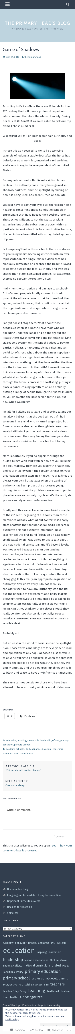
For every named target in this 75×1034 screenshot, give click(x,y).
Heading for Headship (19, 907)
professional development (49, 978)
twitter (14, 997)
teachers (57, 984)
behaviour (21, 942)
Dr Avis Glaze (32, 749)
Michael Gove (58, 960)
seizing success (34, 984)
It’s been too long (17, 889)
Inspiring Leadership (28, 740)
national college (12, 965)
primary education (43, 971)
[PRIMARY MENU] (8, 4)
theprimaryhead (32, 57)
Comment (59, 836)
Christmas (44, 942)
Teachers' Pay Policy (15, 991)
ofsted (55, 740)
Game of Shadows (21, 49)
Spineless (13, 913)
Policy (19, 972)
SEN (46, 984)
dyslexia (61, 942)
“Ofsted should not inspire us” (23, 768)
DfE (53, 942)
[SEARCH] (67, 4)
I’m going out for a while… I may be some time (34, 895)
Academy (8, 942)
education (11, 740)
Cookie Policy (12, 1019)
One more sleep (15, 783)
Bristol (32, 942)
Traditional (53, 991)
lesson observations (36, 960)
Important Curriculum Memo (23, 901)
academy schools (15, 749)
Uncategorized (31, 997)
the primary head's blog (37, 23)
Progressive (10, 984)
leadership (45, 740)
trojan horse (26, 753)
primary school (22, 744)
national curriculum (37, 965)
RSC (21, 984)
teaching (36, 990)
